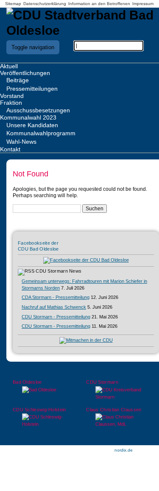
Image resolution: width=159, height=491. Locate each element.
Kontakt (10, 149)
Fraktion (11, 102)
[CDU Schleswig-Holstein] (43, 421)
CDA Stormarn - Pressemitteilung (55, 297)
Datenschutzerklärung (44, 3)
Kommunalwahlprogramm (40, 133)
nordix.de (123, 450)
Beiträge (17, 80)
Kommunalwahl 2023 (28, 117)
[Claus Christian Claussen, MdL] (116, 421)
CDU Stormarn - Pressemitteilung (56, 316)
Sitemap (13, 3)
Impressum (142, 3)
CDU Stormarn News (58, 270)
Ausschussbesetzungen (38, 110)
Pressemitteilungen (32, 88)
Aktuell (9, 66)
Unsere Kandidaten (32, 125)
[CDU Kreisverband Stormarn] (116, 393)
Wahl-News (21, 141)
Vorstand (12, 95)
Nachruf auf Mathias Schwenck (54, 307)
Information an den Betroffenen (99, 3)
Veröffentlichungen (25, 73)
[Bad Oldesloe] (43, 389)
